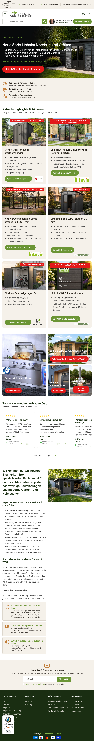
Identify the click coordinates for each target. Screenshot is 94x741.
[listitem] (28, 4)
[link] (47, 52)
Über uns (29, 701)
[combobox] (25, 21)
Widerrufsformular (56, 711)
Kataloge (29, 704)
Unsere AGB (76, 701)
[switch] (8, 731)
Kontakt (5, 704)
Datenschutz (76, 704)
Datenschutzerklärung (35, 684)
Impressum (76, 711)
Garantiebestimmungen (58, 701)
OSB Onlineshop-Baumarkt (50, 734)
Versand (51, 704)
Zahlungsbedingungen (58, 708)
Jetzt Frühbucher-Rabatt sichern (21, 69)
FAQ (4, 701)
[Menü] (12, 716)
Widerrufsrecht (78, 708)
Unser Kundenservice (11, 714)
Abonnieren (64, 679)
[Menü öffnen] (5, 14)
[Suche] (44, 21)
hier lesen (55, 455)
